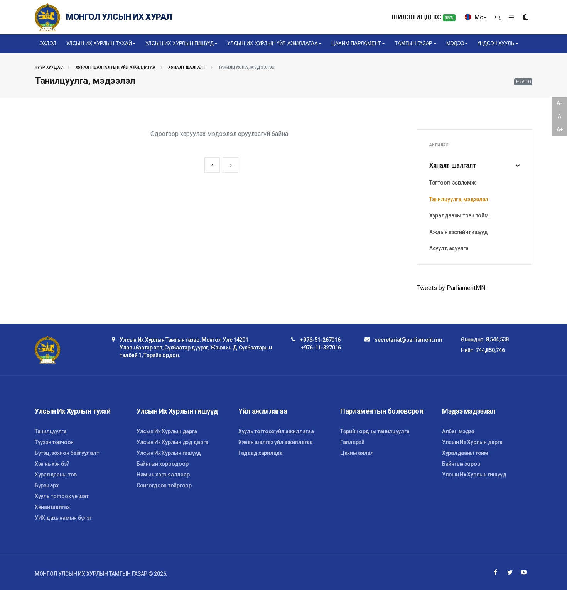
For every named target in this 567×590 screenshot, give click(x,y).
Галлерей (352, 442)
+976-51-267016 (320, 340)
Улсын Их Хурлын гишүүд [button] (179, 43)
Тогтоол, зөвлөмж (452, 183)
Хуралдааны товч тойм (458, 215)
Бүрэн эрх (46, 485)
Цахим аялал (357, 453)
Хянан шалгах (52, 507)
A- (559, 103)
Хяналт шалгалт (187, 67)
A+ (560, 129)
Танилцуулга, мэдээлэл (458, 199)
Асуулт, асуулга (449, 248)
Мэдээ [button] (455, 43)
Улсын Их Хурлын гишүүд (169, 453)
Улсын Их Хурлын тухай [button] (99, 43)
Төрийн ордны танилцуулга (374, 431)
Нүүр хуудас (49, 67)
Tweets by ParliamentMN (451, 288)
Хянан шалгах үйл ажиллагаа (275, 442)
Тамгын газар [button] (413, 43)
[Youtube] (524, 572)
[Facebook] (495, 572)
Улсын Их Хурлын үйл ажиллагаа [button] (272, 43)
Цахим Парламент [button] (356, 43)
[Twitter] (510, 572)
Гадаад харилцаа (260, 453)
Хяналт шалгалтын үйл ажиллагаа (116, 67)
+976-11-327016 (321, 347)
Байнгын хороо (461, 464)
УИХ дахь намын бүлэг (63, 518)
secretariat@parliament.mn (408, 340)
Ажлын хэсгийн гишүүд (458, 232)
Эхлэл (47, 43)
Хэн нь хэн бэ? (52, 464)
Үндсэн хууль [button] (496, 43)
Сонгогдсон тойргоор (164, 485)
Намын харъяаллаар (163, 474)
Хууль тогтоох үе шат (61, 496)
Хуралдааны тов (56, 474)
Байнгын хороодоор (162, 464)
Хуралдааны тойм (465, 453)
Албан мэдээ (458, 431)
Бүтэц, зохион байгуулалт (67, 453)
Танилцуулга (51, 431)
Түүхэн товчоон (54, 442)
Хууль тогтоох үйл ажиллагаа (276, 431)
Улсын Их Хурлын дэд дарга (172, 442)
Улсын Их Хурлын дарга (167, 431)
